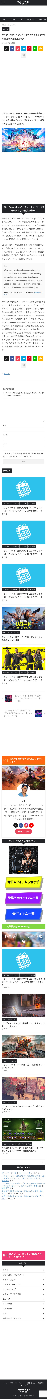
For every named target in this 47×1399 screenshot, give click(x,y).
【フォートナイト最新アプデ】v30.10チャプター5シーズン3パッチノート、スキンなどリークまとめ (22, 680)
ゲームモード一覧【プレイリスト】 (16, 1173)
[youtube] (31, 825)
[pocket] (18, 48)
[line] (35, 48)
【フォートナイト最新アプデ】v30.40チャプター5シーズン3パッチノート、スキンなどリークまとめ (22, 511)
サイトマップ (23, 1385)
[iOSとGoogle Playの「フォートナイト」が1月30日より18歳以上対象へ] (23, 48)
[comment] (40, 48)
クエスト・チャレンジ (28, 19)
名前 (4, 425)
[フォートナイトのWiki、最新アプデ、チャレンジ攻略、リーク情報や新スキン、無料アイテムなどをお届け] (23, 2)
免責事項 (40, 1383)
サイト (5, 444)
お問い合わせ (31, 1383)
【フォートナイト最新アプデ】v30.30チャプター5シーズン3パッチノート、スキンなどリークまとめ (22, 554)
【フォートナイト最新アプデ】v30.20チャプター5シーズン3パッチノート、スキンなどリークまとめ (22, 597)
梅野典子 (5, 1181)
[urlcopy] (23, 55)
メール (5, 435)
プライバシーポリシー (17, 1383)
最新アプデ (42, 19)
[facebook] (12, 48)
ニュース (14, 19)
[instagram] (26, 825)
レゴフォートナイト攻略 (23, 938)
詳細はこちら (23, 831)
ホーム (5, 19)
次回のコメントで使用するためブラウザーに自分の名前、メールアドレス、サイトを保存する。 (23, 455)
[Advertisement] (23, 84)
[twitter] (6, 48)
